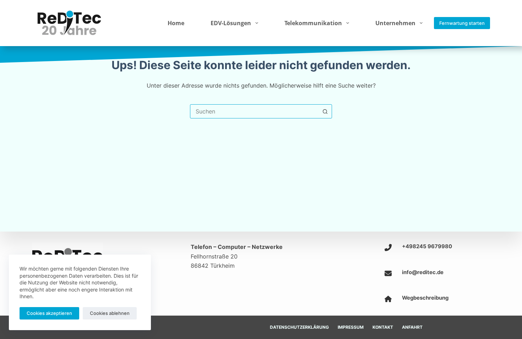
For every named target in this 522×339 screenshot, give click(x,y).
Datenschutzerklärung (299, 327)
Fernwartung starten (462, 23)
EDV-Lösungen (231, 23)
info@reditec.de (423, 272)
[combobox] (254, 111)
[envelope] (388, 273)
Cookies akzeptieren (49, 313)
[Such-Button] (325, 111)
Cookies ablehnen (110, 313)
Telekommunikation (313, 23)
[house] (388, 299)
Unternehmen (395, 23)
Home (176, 23)
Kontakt (383, 327)
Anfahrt (412, 327)
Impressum (351, 327)
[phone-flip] (388, 247)
